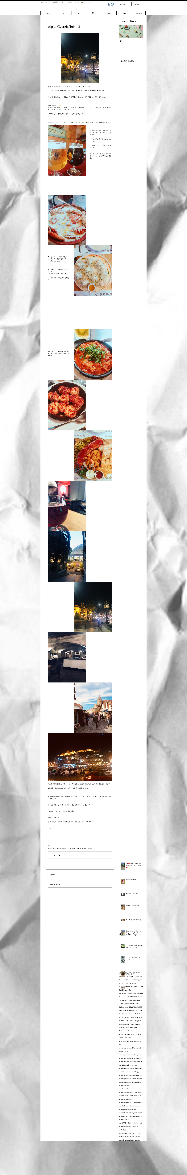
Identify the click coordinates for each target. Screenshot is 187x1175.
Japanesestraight (129, 1004)
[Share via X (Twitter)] (54, 855)
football (121, 1136)
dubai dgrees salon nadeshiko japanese (131, 1055)
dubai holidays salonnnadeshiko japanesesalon (131, 1075)
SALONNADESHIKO (126, 1021)
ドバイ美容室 (57, 848)
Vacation (137, 1024)
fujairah (137, 1136)
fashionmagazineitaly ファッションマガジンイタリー (131, 1133)
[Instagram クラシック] (112, 4)
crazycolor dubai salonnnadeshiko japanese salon (131, 1041)
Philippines (138, 1014)
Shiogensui (138, 1021)
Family (121, 997)
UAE (132, 1024)
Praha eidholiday (136, 1017)
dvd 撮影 (122, 1130)
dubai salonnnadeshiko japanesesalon (130, 1113)
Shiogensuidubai (124, 1024)
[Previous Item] (123, 31)
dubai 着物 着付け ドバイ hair (130, 1123)
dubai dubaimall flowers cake (128, 1065)
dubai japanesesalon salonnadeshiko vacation (131, 1082)
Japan (121, 1004)
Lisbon (121, 1007)
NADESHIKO (123, 1014)
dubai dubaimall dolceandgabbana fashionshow (131, 1061)
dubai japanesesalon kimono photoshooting (131, 1079)
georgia (78, 848)
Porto (121, 1017)
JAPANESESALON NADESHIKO (130, 1000)
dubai (49, 848)
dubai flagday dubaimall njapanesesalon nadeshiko (131, 1068)
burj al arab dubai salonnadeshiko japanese (131, 1034)
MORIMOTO (123, 1010)
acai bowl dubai (124, 1027)
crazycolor (128, 1038)
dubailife (135, 1126)
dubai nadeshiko (124, 1085)
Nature (131, 1014)
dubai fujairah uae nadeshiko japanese (130, 1072)
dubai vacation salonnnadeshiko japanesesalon (131, 1116)
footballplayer (129, 1136)
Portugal (126, 1017)
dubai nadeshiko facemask (127, 1089)
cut (120, 1044)
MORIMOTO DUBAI (135, 1010)
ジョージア (90, 848)
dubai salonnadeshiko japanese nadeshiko (131, 1102)
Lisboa (137, 1004)
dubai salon (137, 1096)
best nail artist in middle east (128, 1031)
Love (126, 1007)
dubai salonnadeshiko (125, 1099)
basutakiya (133, 1027)
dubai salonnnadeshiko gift (127, 1109)
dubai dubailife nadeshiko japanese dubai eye (131, 1058)
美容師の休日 (66, 848)
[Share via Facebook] (49, 855)
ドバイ (84, 848)
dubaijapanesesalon (125, 1126)
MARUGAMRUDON (135, 1007)
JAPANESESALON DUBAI (133, 997)
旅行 (73, 848)
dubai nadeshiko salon (126, 1096)
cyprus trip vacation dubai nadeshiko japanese (131, 1048)
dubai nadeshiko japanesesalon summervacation (131, 1092)
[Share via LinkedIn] (60, 855)
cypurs (121, 1051)
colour (121, 1038)
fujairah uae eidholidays (126, 1140)
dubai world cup (124, 1119)
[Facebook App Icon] (109, 4)
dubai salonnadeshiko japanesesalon (130, 1106)
